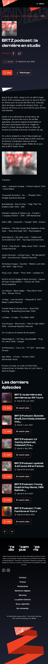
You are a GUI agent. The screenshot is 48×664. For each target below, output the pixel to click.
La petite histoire (23, 599)
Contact (22, 577)
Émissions (15, 16)
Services (23, 595)
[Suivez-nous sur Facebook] (4, 570)
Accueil (5, 16)
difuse (34, 618)
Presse (23, 582)
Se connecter (23, 608)
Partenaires (22, 586)
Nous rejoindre (22, 604)
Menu (41, 4)
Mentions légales (22, 591)
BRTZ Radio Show (30, 16)
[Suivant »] (11, 531)
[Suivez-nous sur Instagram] (8, 570)
